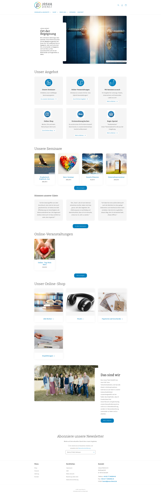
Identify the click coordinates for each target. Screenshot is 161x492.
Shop (35, 468)
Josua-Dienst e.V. (82, 489)
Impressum (69, 468)
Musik (79, 319)
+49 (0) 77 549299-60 (109, 476)
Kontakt (36, 476)
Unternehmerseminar (116, 177)
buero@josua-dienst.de (110, 481)
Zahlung (36, 474)
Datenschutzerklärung (84, 448)
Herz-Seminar (68, 177)
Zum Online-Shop (47, 130)
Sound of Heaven (92, 177)
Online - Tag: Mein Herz (44, 263)
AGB (67, 471)
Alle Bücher (47, 319)
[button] (42, 12)
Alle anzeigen (81, 188)
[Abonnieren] (94, 452)
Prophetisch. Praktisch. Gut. (44, 178)
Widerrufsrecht (70, 474)
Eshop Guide (85, 491)
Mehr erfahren (111, 101)
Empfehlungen (47, 356)
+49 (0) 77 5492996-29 (107, 479)
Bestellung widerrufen (72, 476)
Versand (36, 471)
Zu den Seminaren (80, 226)
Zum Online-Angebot (79, 99)
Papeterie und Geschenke (111, 319)
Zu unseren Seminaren (47, 99)
